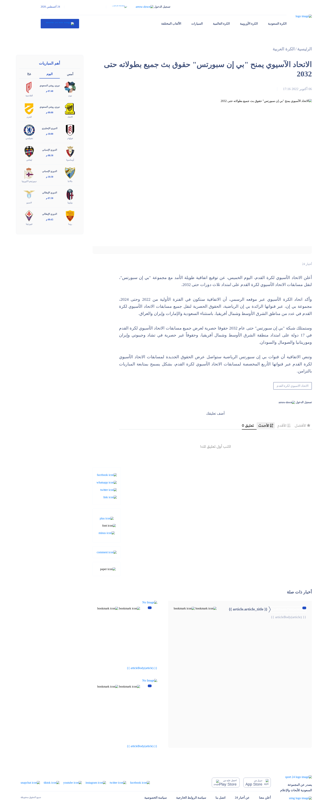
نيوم (70, 95)
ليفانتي (29, 160)
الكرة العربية (284, 49)
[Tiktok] (51, 782)
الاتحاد (70, 117)
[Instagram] (96, 782)
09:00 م (49, 112)
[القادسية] (29, 87)
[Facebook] (107, 474)
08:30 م (49, 155)
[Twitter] (108, 489)
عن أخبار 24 (242, 797)
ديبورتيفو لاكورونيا (29, 181)
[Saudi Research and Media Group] (296, 798)
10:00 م (49, 134)
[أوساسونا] (70, 151)
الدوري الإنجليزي (49, 128)
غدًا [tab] (29, 74)
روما (70, 224)
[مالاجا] (70, 172)
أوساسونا (70, 160)
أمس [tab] (70, 74)
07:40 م (49, 91)
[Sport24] (296, 777)
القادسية (29, 95)
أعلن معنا (265, 797)
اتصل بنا (220, 797)
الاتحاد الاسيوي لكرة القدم (292, 385)
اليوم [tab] (50, 73)
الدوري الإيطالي (49, 192)
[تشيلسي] (29, 129)
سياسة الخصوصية (155, 797)
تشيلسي (29, 138)
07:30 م (49, 198)
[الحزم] (29, 108)
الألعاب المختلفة (171, 23)
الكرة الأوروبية (249, 23)
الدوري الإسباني (49, 149)
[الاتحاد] (70, 108)
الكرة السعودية (277, 23)
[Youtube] (72, 782)
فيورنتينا (29, 224)
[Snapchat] (30, 782)
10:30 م (49, 177)
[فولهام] (70, 129)
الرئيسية (304, 49)
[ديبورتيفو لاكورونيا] (29, 172)
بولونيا (70, 202)
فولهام (70, 138)
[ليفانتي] (29, 151)
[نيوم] (70, 87)
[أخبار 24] (60, 23)
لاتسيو (29, 202)
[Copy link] (110, 497)
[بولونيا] (70, 194)
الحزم (29, 117)
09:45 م (49, 219)
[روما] (70, 215)
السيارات (197, 23)
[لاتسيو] (29, 194)
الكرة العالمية (221, 23)
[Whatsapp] (107, 482)
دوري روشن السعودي (50, 85)
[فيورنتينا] (29, 215)
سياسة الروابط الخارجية (191, 797)
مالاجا (70, 181)
